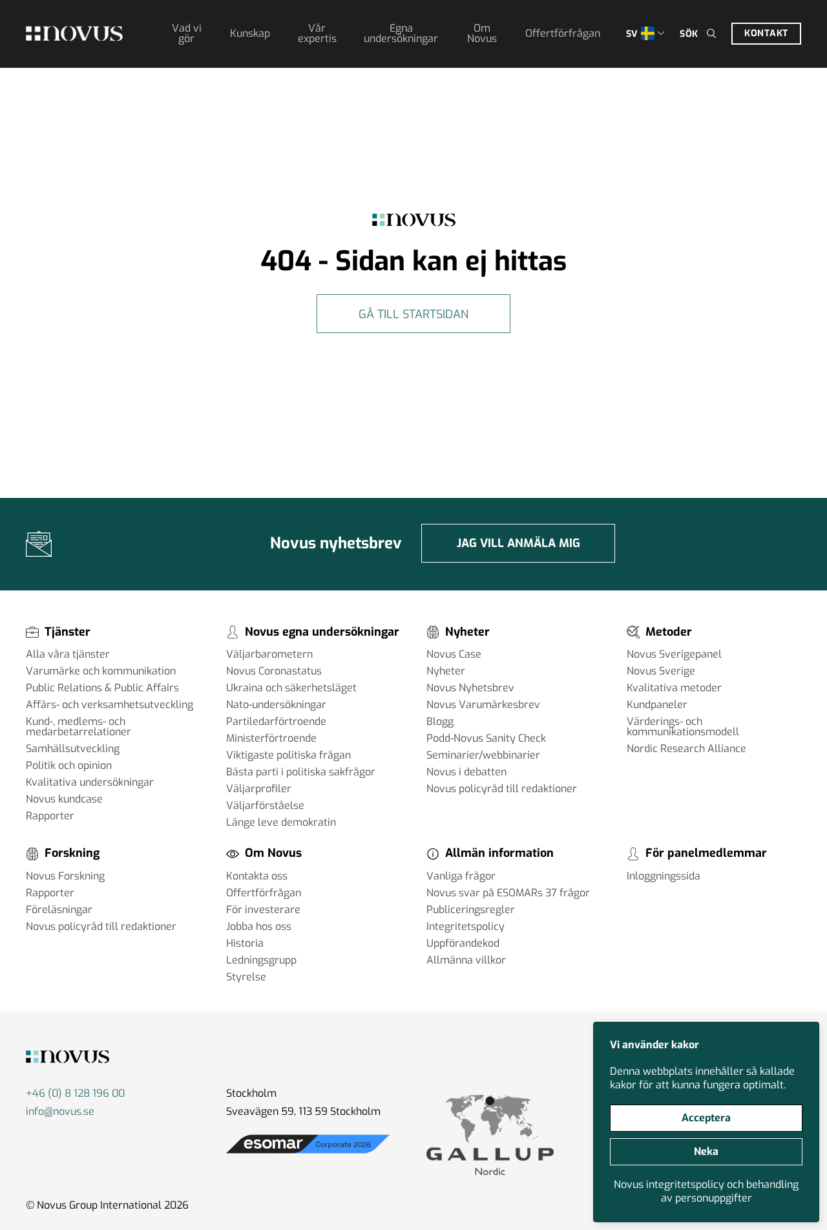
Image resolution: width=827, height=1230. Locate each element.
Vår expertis (317, 33)
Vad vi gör (187, 33)
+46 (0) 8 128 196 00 (75, 1093)
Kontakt (766, 33)
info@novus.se (60, 1111)
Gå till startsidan (413, 314)
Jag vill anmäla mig (518, 543)
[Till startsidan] (74, 33)
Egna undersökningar (401, 33)
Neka (706, 1151)
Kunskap (250, 33)
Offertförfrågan (562, 33)
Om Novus (482, 33)
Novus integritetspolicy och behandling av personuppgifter (706, 1191)
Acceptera (706, 1118)
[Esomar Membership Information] (308, 1153)
